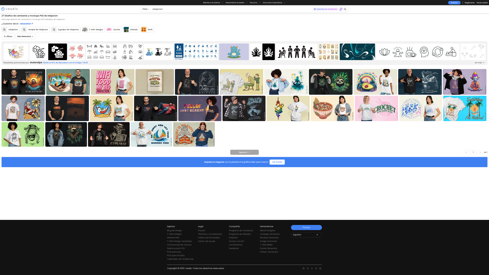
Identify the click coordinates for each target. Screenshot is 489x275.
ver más (478, 62)
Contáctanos (235, 244)
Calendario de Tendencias (180, 259)
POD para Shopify (176, 255)
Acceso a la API (236, 241)
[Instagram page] (303, 268)
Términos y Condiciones (210, 234)
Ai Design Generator (270, 234)
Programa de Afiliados (240, 234)
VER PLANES (277, 162)
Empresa (233, 237)
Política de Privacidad (209, 237)
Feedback (234, 248)
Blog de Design (174, 230)
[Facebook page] (307, 268)
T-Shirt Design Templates (179, 241)
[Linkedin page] (320, 268)
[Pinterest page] (312, 268)
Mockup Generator (269, 237)
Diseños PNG (173, 237)
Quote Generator (268, 248)
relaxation (26, 23)
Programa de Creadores (241, 230)
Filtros (9, 36)
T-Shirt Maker (266, 244)
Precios (201, 230)
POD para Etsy (174, 251)
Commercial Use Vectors (179, 244)
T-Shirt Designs (174, 234)
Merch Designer (267, 230)
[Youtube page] (316, 268)
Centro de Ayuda (206, 241)
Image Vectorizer (268, 241)
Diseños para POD (176, 248)
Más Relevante (24, 36)
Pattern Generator (269, 251)
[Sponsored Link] (16, 51)
